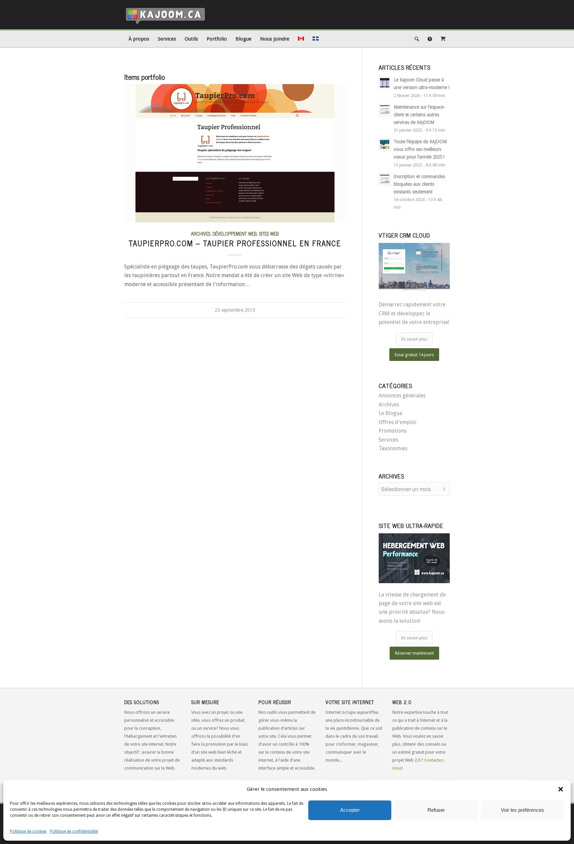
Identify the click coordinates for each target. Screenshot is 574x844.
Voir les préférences (522, 810)
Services (388, 440)
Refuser (436, 810)
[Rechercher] (416, 39)
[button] (560, 789)
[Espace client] (443, 39)
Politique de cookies (28, 831)
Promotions (393, 431)
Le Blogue (390, 413)
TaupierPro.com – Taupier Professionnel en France (235, 243)
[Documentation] (429, 39)
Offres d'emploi (398, 422)
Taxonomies (393, 448)
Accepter (350, 810)
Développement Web (235, 234)
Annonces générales (402, 395)
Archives (200, 234)
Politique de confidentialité (74, 831)
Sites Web (269, 234)
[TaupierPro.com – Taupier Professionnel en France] (234, 153)
